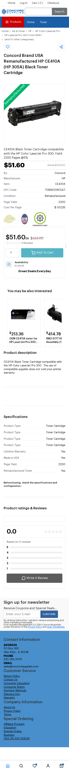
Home (11, 3)
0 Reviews (27, 243)
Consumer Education (16, 683)
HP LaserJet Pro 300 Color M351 (23, 35)
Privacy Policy (35, 627)
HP (30, 31)
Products (15, 22)
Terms (7, 714)
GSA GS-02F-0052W (17, 738)
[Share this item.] (61, 47)
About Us (9, 707)
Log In (23, 3)
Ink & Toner (18, 31)
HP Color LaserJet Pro (47, 31)
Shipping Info (12, 694)
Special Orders (13, 731)
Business (9, 735)
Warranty (9, 698)
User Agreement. (56, 627)
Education (10, 727)
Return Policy (12, 676)
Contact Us (10, 679)
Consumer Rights (14, 687)
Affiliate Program (14, 724)
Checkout (53, 3)
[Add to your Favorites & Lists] (8, 47)
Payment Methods (15, 690)
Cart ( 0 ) (37, 3)
